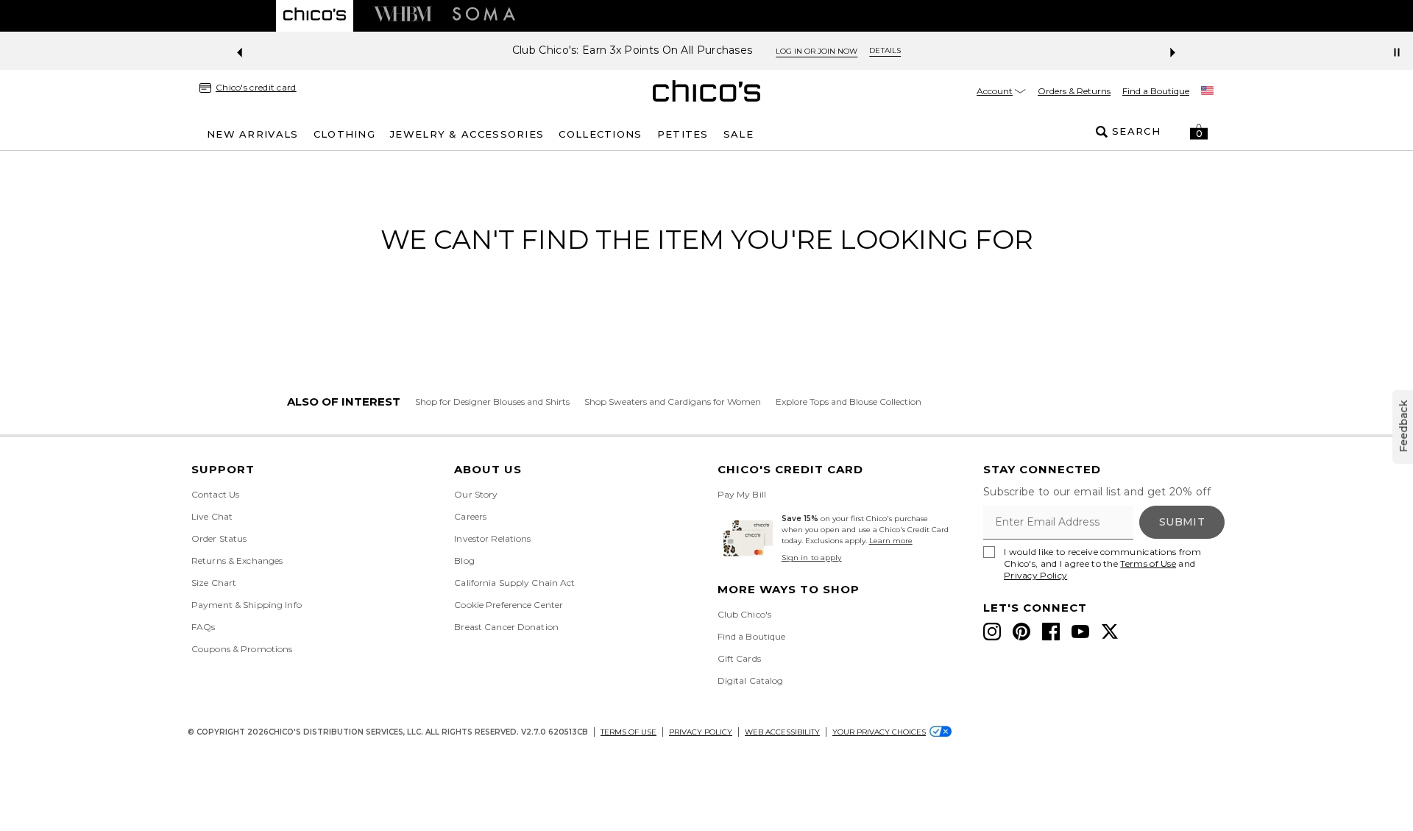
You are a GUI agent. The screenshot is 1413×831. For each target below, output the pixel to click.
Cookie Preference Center (508, 604)
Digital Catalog (751, 680)
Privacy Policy (1035, 575)
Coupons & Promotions (241, 648)
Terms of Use (1148, 563)
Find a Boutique (1155, 90)
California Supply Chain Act (514, 582)
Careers (470, 516)
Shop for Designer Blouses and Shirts (492, 401)
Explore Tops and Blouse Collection (848, 401)
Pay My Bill (742, 494)
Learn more (891, 540)
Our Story (475, 494)
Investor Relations (492, 538)
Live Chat (212, 516)
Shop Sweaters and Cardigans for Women (672, 401)
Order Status (219, 538)
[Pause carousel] (1397, 52)
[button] (1199, 131)
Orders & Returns (1074, 90)
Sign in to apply (812, 557)
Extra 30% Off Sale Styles (816, 50)
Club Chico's (744, 614)
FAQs (203, 626)
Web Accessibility (782, 732)
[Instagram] (992, 631)
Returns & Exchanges (237, 560)
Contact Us (215, 494)
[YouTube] (1080, 631)
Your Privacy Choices (879, 732)
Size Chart (213, 582)
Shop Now (928, 51)
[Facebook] (1051, 631)
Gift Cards (739, 658)
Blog (464, 560)
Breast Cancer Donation (506, 626)
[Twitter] (1110, 631)
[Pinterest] (1021, 631)
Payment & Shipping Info (246, 604)
